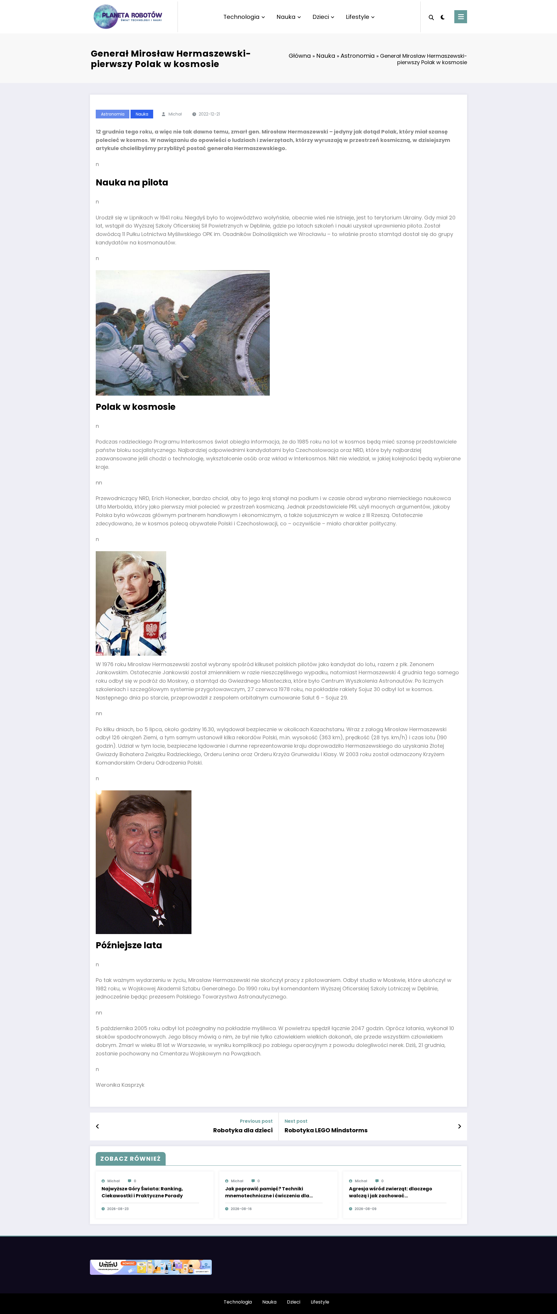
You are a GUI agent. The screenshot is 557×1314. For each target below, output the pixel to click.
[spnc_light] (443, 16)
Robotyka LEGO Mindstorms (326, 1130)
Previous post (256, 1121)
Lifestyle (357, 17)
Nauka (286, 17)
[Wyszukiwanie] (431, 17)
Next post (296, 1121)
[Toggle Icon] (460, 16)
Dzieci (320, 17)
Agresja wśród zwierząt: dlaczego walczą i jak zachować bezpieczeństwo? (390, 1192)
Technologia (241, 17)
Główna (300, 56)
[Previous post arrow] (98, 1126)
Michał (175, 114)
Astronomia (358, 56)
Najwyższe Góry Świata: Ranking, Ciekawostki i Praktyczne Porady (142, 1192)
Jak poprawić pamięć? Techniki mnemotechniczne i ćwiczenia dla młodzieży (267, 1192)
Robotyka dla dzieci (243, 1130)
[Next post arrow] (459, 1126)
